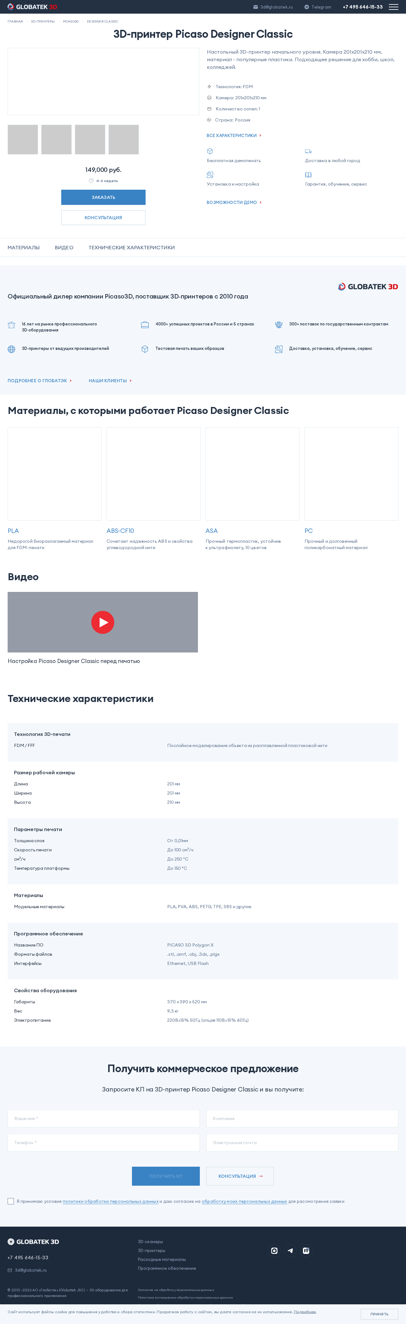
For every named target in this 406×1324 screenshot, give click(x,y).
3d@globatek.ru (276, 7)
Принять (379, 1314)
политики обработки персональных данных (111, 1201)
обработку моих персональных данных (244, 1201)
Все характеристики (232, 135)
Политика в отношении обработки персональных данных (185, 1297)
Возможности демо (232, 202)
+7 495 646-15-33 (363, 7)
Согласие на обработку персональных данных (176, 1290)
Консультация (103, 217)
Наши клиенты (108, 380)
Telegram (321, 7)
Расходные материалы (162, 1259)
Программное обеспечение (167, 1268)
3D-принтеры (151, 1250)
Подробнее (305, 1311)
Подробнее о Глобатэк (37, 380)
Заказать (103, 197)
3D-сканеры (150, 1241)
